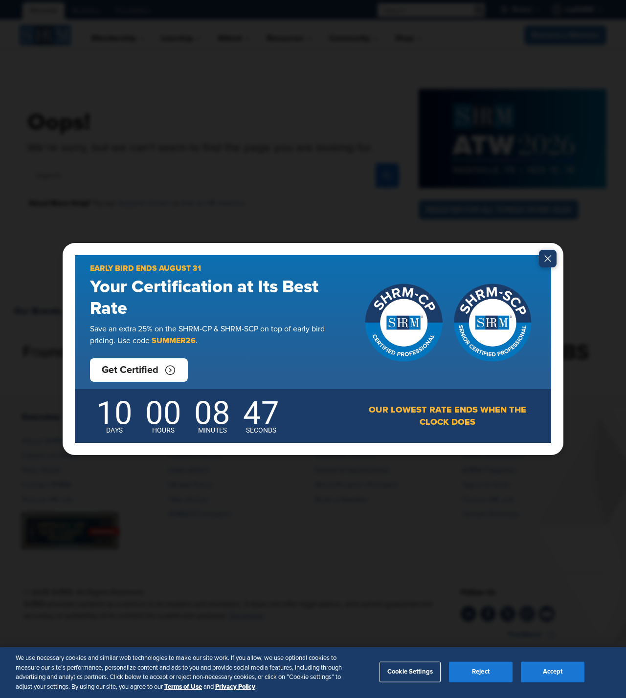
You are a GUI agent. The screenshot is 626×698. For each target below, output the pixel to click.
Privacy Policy (235, 686)
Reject (481, 672)
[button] (139, 370)
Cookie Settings (410, 672)
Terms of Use (183, 686)
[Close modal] (548, 258)
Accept (553, 672)
